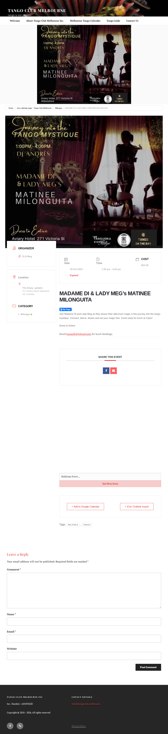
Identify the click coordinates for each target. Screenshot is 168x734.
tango (87, 525)
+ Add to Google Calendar (85, 506)
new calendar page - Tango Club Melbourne (34, 108)
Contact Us (132, 20)
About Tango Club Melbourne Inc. (45, 20)
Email (11, 631)
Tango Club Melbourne (37, 10)
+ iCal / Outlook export (137, 506)
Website (12, 648)
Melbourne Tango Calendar (85, 20)
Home (11, 108)
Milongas (58, 108)
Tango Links (113, 20)
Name (11, 614)
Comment (14, 569)
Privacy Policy (79, 725)
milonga (73, 525)
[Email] (113, 370)
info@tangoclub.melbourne (86, 703)
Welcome (15, 20)
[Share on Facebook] (106, 370)
